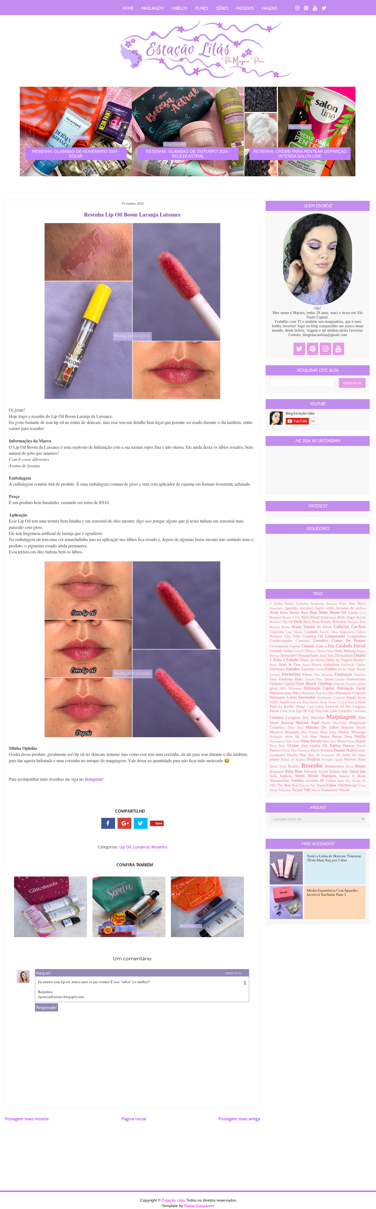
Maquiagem (152, 9)
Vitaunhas (285, 790)
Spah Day (344, 780)
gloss (275, 688)
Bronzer (276, 627)
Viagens (269, 9)
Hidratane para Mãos (285, 693)
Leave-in (332, 706)
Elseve (317, 665)
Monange (358, 732)
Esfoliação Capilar (353, 664)
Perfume (327, 750)
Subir (362, 1200)
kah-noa (297, 702)
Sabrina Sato (339, 771)
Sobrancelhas (280, 781)
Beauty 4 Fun (291, 617)
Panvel (361, 745)
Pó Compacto (327, 755)
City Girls (293, 636)
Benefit (361, 617)
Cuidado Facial (351, 645)
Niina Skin (329, 741)
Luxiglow (294, 718)
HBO (284, 688)
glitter (362, 683)
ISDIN (274, 702)
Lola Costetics (341, 711)
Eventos (276, 674)
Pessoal (340, 750)
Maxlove (277, 732)
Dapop (361, 651)
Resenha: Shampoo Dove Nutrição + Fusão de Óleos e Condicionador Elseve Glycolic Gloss (300, 156)
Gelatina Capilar (283, 684)
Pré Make (359, 755)
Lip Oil (125, 847)
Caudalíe (312, 632)
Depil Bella (327, 655)
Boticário (340, 622)
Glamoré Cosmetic (345, 683)
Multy (290, 736)
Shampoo (330, 776)
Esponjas (308, 669)
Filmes (201, 9)
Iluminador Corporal (331, 697)
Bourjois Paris (357, 621)
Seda (275, 776)
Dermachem (344, 656)
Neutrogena (277, 741)
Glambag (325, 683)
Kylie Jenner (329, 702)
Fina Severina (324, 674)
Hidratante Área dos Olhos (318, 693)
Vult (307, 790)
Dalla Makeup (345, 651)
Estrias (320, 669)
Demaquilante (309, 656)
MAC (306, 717)
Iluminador (307, 697)
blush (298, 622)
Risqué (360, 766)
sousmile (312, 781)
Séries (222, 9)
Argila (320, 608)
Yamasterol (330, 790)
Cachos (358, 626)
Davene (275, 655)
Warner (316, 790)
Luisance (141, 847)
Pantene (350, 746)
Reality (294, 766)
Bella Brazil (311, 617)
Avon (275, 612)
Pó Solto (344, 755)
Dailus (321, 651)
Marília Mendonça (335, 722)
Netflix (360, 736)
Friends (310, 679)
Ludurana (359, 711)
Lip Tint (316, 711)
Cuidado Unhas (282, 651)
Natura (326, 737)
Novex (351, 741)
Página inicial (133, 1118)
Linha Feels (288, 711)
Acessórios (318, 603)
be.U (362, 612)
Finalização (344, 674)
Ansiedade (277, 608)
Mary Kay (297, 727)
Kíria (306, 702)
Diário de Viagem (339, 660)
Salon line (358, 771)
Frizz (320, 679)
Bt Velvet (325, 627)
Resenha (159, 847)
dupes (307, 664)
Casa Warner (295, 632)
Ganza (329, 679)
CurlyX (299, 651)
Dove (274, 664)
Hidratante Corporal (351, 693)
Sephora (287, 776)
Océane (294, 745)
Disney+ (359, 660)
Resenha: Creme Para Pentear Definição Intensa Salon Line (188, 153)
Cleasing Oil (314, 636)
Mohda (345, 732)
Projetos (314, 759)
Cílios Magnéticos (343, 632)
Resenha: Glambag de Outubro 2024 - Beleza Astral (76, 153)
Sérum (314, 776)
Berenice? (276, 621)
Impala (352, 697)
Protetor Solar (355, 759)
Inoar (362, 697)
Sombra (298, 780)
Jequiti (285, 702)
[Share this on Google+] (124, 823)
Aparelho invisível (300, 608)
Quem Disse (279, 766)
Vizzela (298, 790)
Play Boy (308, 755)
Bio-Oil (288, 621)
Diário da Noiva (312, 660)
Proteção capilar (333, 759)
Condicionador (283, 641)
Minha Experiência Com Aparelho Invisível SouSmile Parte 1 (332, 893)
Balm (285, 613)
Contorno (304, 641)
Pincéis (293, 755)
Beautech (276, 617)
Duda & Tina (290, 665)
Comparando (336, 636)
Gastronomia (356, 679)
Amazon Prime (337, 603)
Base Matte (320, 612)
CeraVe (325, 632)
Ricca (350, 766)
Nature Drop (343, 737)
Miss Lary (329, 732)
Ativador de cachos (351, 608)
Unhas (331, 785)
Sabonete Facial (316, 771)
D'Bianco (311, 651)
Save (159, 823)
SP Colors (328, 781)
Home (127, 9)
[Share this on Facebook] (108, 823)
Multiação (277, 736)
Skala (361, 776)
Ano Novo (357, 603)
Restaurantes (335, 766)
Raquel (43, 973)
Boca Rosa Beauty (318, 622)
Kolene (315, 702)
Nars (315, 737)
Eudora (331, 669)
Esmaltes (293, 669)
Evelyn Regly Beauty (352, 669)
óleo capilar (312, 746)
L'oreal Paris (346, 702)
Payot (315, 750)
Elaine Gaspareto (199, 1205)
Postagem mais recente (27, 1118)
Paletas (336, 745)
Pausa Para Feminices (297, 750)
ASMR (330, 608)
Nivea (342, 741)
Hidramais (296, 688)
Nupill (361, 741)
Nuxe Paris (278, 745)
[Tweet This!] (141, 823)
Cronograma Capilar (285, 646)
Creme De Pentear (349, 641)
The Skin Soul (288, 785)
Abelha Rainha (285, 603)
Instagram (93, 779)
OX (325, 746)
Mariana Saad (308, 723)
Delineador (289, 656)
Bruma (287, 627)
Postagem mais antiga (239, 1118)
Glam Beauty (307, 683)
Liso (326, 711)
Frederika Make (292, 679)
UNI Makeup (347, 785)
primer (275, 759)
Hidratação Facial (351, 688)
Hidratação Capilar (320, 688)
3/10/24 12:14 (233, 973)
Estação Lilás (174, 1200)
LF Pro (346, 706)
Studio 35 (359, 780)
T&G (273, 785)
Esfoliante (278, 669)
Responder (46, 1007)
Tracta (321, 785)
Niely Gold (293, 741)
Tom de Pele (307, 785)
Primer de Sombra (294, 759)
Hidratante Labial (284, 697)
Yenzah (344, 790)
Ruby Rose (294, 771)
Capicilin (278, 632)
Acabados (303, 603)
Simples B (348, 776)
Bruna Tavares (304, 627)
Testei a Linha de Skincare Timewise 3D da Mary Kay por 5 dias (334, 858)
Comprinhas (356, 636)
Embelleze (332, 665)
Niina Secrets (312, 741)
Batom (336, 612)
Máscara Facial (353, 727)
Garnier (341, 679)
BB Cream (350, 613)
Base (305, 613)
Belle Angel (346, 617)
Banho (295, 613)
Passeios (245, 9)
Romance (277, 771)
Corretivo (323, 641)
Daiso (330, 651)
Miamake (293, 732)
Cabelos (179, 9)
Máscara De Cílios (323, 727)
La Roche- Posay (293, 706)
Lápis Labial (316, 706)
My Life (302, 736)
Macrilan (318, 718)
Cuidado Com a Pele (318, 646)
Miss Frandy (310, 732)
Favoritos (292, 674)
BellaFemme (329, 617)
